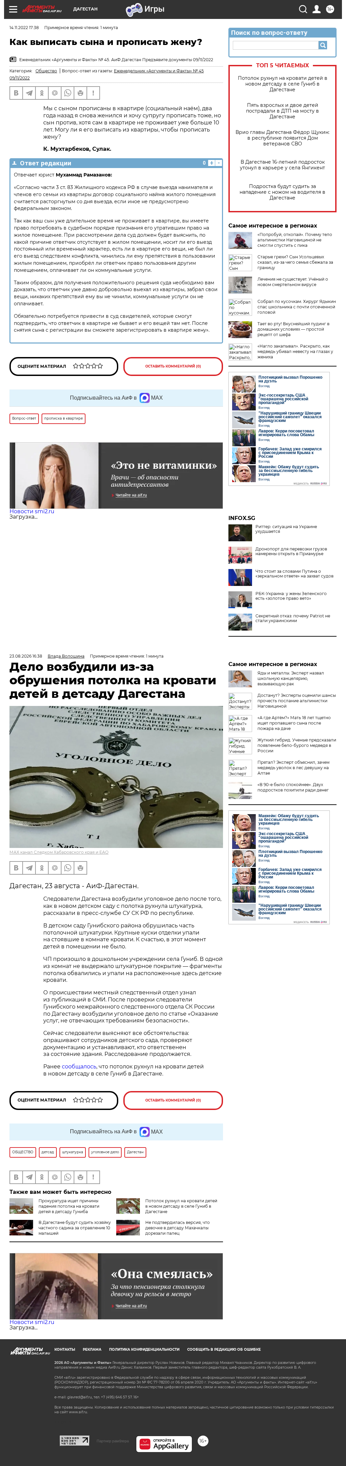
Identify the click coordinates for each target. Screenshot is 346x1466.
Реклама (92, 1349)
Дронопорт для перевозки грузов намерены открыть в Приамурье (291, 551)
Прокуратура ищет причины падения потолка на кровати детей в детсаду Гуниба (69, 1206)
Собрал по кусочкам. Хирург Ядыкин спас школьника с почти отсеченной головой (296, 307)
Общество (46, 70)
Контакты (64, 1349)
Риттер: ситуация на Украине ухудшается (286, 529)
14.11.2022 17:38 (24, 27)
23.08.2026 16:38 (25, 656)
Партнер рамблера (113, 1441)
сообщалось (79, 1066)
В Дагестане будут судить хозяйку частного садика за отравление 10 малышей (75, 1228)
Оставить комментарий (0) (173, 366)
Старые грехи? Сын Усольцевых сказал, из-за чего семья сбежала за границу (295, 262)
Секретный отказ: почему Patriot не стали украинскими (292, 618)
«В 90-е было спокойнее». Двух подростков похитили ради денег (293, 787)
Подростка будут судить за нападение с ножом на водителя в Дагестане (282, 192)
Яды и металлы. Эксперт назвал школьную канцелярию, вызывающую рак (290, 678)
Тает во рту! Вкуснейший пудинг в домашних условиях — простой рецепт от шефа (293, 329)
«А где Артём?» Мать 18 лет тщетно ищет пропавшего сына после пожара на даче (294, 723)
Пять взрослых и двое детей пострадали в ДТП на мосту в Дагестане (282, 111)
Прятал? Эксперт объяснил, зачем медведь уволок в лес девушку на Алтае (293, 768)
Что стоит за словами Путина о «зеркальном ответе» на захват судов (294, 573)
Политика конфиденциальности (144, 1349)
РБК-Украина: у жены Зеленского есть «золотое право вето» (291, 596)
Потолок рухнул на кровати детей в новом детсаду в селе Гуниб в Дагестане (282, 84)
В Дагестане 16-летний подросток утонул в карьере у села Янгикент (282, 165)
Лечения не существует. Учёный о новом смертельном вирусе (292, 282)
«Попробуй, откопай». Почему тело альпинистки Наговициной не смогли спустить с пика (294, 240)
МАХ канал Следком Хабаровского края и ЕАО (58, 852)
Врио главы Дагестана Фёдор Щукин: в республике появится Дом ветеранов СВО (282, 138)
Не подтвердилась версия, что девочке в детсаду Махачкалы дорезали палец (177, 1228)
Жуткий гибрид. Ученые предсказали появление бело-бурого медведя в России (296, 745)
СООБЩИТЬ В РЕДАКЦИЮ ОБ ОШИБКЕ (224, 1349)
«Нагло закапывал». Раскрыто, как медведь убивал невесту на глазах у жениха (295, 351)
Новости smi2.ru (31, 511)
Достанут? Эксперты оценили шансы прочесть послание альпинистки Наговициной (296, 701)
